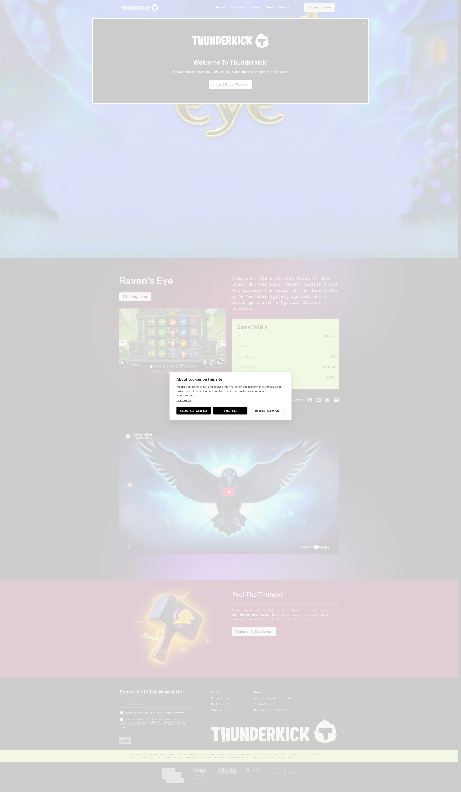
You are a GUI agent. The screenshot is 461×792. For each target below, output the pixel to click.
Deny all (230, 411)
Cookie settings (267, 411)
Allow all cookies (193, 411)
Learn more (183, 400)
